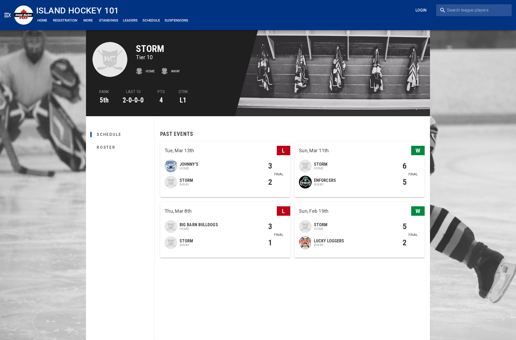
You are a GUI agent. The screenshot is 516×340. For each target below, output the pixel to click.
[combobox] (474, 10)
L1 (183, 100)
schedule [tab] (109, 134)
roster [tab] (106, 147)
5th (104, 100)
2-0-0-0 (133, 100)
